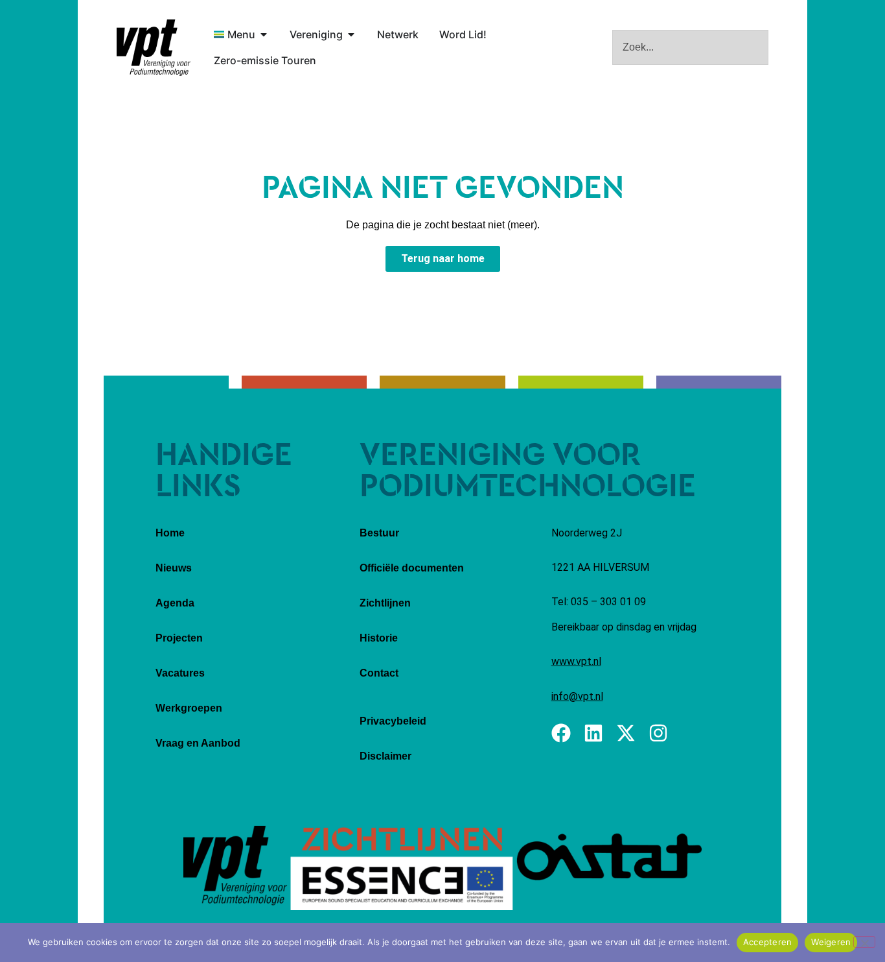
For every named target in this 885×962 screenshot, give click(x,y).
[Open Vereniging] (351, 34)
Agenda (174, 602)
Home (170, 532)
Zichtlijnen (385, 602)
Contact (379, 673)
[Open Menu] (264, 34)
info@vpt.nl (577, 696)
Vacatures (180, 673)
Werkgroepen (188, 708)
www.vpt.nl (576, 661)
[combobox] (690, 47)
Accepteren (767, 942)
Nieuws (173, 567)
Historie (379, 637)
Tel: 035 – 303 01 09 (598, 601)
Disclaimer (385, 756)
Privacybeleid (393, 721)
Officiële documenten (412, 567)
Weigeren (831, 942)
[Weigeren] (864, 942)
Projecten (179, 637)
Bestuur (379, 532)
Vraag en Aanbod (197, 743)
